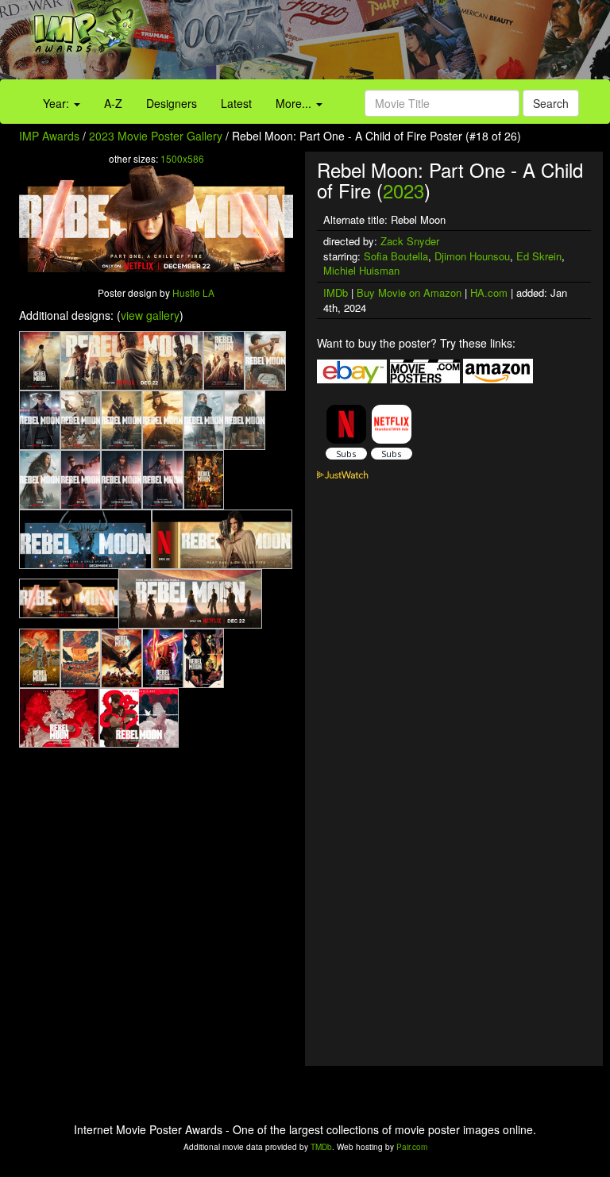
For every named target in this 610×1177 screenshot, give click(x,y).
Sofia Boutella (396, 255)
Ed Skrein (539, 255)
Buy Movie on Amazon (409, 292)
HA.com (489, 292)
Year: (57, 103)
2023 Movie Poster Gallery (155, 136)
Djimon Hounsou (472, 255)
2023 (403, 190)
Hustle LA (193, 292)
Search (551, 103)
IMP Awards (49, 136)
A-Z (113, 103)
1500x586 (182, 158)
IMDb (335, 292)
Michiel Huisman (361, 270)
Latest (236, 103)
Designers (171, 103)
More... (295, 103)
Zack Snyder (409, 240)
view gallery (150, 315)
